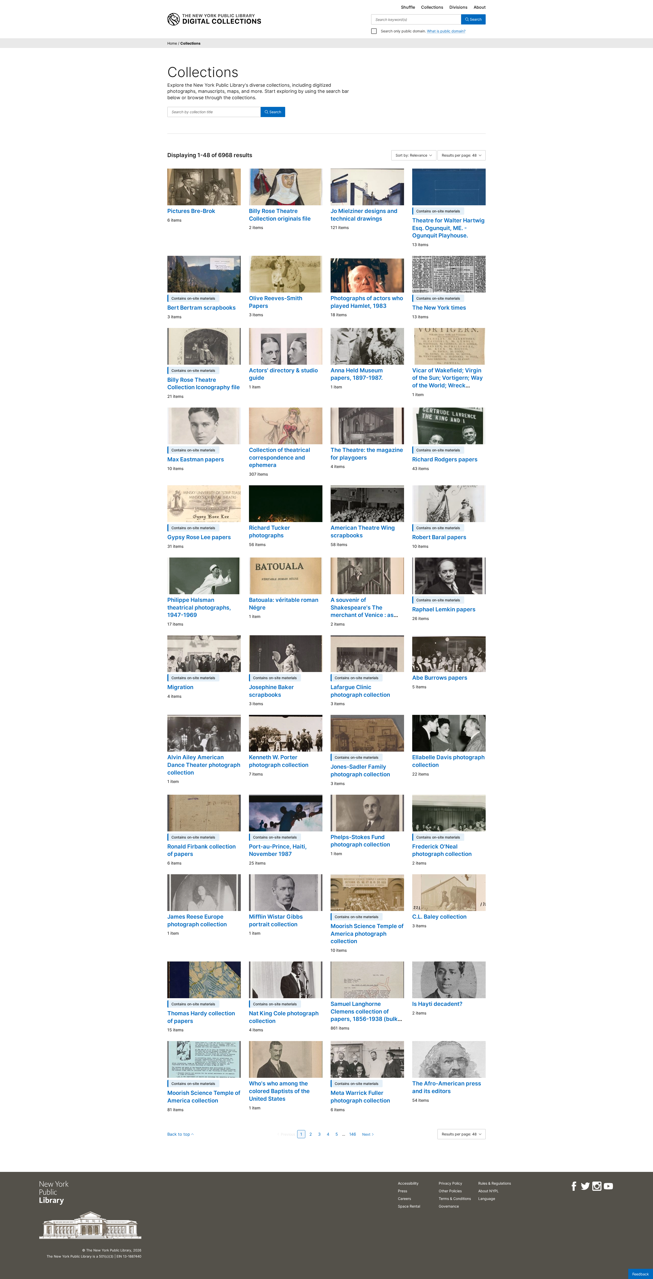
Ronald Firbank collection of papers (201, 850)
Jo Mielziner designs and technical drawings (364, 215)
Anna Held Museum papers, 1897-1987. (357, 374)
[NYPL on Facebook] (574, 1186)
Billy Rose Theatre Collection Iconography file (203, 383)
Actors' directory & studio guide (283, 374)
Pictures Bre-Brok (191, 211)
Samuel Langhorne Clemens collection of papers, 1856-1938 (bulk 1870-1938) (364, 1015)
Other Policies (450, 1191)
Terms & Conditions (455, 1198)
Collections (432, 7)
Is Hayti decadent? (437, 1004)
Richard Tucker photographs (269, 531)
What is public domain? (446, 31)
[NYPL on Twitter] (585, 1186)
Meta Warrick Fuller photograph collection (360, 1097)
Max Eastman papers (195, 459)
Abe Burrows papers (439, 677)
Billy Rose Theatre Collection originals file (280, 215)
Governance (449, 1206)
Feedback (640, 1274)
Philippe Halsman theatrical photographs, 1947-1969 (199, 607)
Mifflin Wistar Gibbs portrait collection (276, 920)
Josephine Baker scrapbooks (271, 691)
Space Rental (409, 1206)
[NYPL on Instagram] (597, 1186)
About (480, 7)
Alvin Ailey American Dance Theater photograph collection (203, 765)
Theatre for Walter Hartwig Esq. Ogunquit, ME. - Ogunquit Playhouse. (448, 228)
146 (352, 1134)
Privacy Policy (450, 1183)
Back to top (178, 1134)
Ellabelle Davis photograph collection (448, 761)
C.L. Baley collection (439, 916)
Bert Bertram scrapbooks (201, 307)
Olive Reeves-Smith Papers (275, 302)
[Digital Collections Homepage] (214, 19)
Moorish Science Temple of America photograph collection (367, 933)
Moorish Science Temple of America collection (203, 1097)
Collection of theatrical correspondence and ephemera (279, 457)
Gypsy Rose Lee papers (199, 537)
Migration (180, 687)
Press (402, 1191)
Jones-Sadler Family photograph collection (360, 770)
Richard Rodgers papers (445, 459)
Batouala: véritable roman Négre (283, 604)
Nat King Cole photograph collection (284, 1017)
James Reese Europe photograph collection (197, 920)
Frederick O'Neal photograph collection (442, 850)
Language (486, 1198)
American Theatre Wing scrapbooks (363, 531)
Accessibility (408, 1183)
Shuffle (408, 7)
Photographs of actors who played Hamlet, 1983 (367, 302)
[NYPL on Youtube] (608, 1186)
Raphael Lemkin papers (443, 609)
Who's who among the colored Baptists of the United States (279, 1091)
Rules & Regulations (494, 1183)
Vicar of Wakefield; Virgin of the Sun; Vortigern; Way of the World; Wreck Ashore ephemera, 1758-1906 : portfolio (447, 385)
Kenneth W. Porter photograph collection (278, 761)
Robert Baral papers (439, 537)
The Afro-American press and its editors (446, 1087)
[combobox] (416, 19)
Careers (404, 1198)
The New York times (439, 307)
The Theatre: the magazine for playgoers (367, 454)
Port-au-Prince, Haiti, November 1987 (278, 850)
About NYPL (488, 1191)
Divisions (458, 7)
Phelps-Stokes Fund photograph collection (360, 841)
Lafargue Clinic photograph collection (360, 691)
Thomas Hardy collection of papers (201, 1017)
